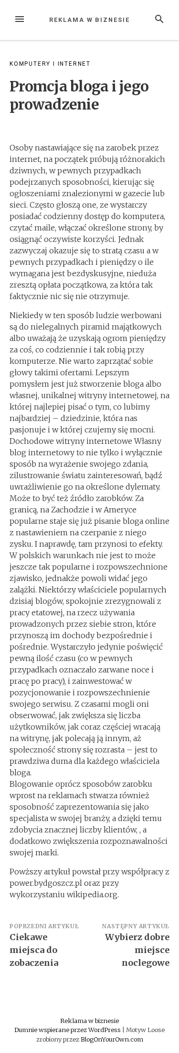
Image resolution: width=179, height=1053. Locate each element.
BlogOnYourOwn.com (112, 1039)
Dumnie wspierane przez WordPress (68, 1029)
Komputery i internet (50, 63)
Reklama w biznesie (89, 19)
